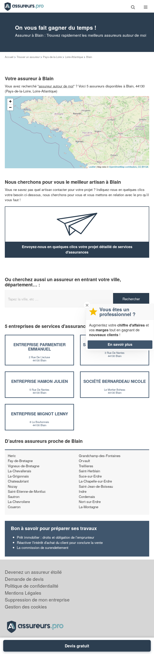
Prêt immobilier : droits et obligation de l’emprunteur (55, 537)
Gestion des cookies (26, 606)
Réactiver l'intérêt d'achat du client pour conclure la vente (60, 542)
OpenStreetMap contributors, (123, 166)
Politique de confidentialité (31, 585)
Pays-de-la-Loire (52, 57)
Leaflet (92, 166)
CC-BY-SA (143, 166)
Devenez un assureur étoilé (33, 572)
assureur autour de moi (56, 85)
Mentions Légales (23, 592)
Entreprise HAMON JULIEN (39, 381)
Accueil (9, 57)
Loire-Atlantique (74, 57)
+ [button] (10, 101)
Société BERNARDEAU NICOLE (114, 381)
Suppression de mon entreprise (37, 599)
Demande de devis (24, 579)
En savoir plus (120, 344)
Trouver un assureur (28, 57)
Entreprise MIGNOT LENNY (39, 414)
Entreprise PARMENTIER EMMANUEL (39, 347)
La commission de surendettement (42, 547)
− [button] (10, 107)
